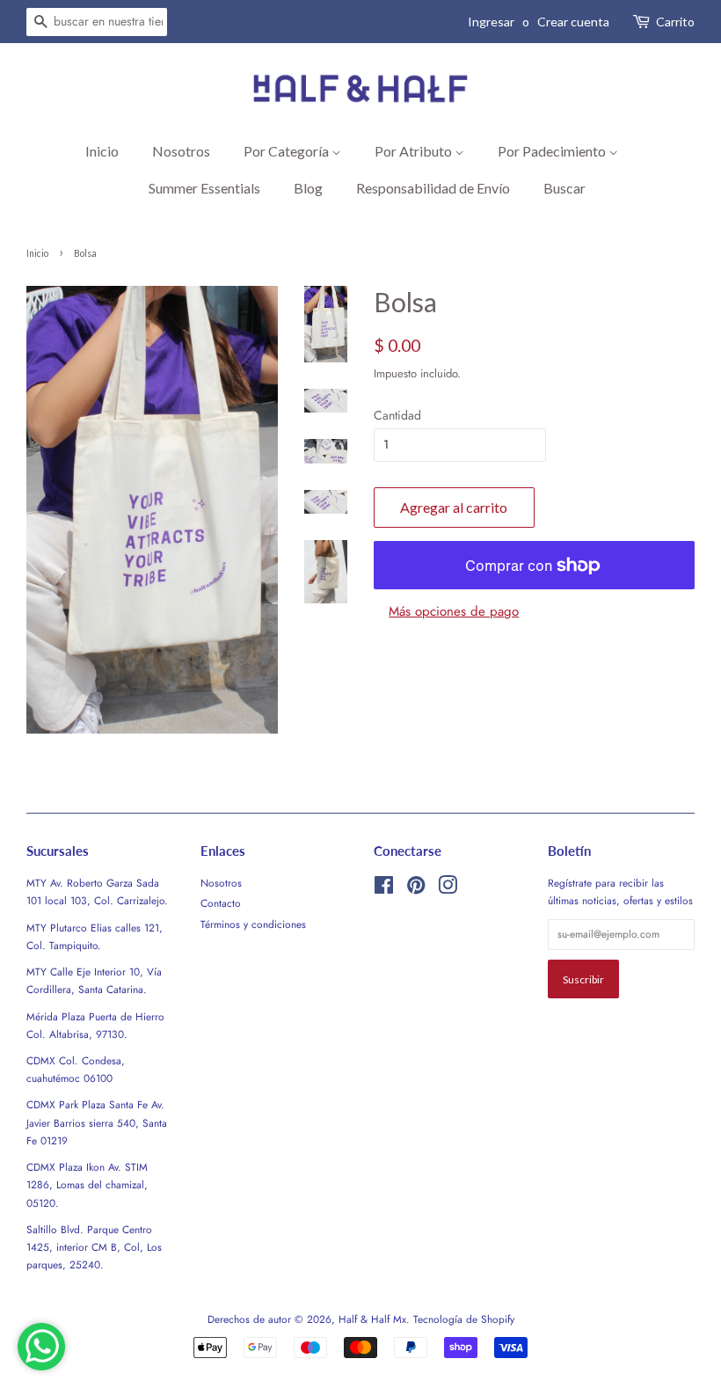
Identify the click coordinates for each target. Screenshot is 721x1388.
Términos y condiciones (253, 924)
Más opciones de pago (454, 611)
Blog (308, 187)
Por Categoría (287, 150)
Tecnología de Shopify (463, 1318)
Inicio (102, 150)
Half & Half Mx (372, 1318)
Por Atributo (415, 150)
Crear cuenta (573, 21)
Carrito (675, 21)
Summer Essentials (204, 187)
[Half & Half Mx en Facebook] (384, 888)
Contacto (220, 902)
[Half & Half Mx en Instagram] (447, 888)
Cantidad (397, 415)
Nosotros (181, 150)
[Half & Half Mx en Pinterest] (416, 888)
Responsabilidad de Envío (433, 187)
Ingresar (491, 21)
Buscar (564, 187)
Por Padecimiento (553, 150)
